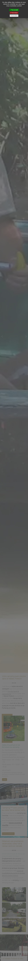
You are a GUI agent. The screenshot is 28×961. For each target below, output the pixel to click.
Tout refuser (14, 12)
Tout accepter (14, 10)
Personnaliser (14, 15)
